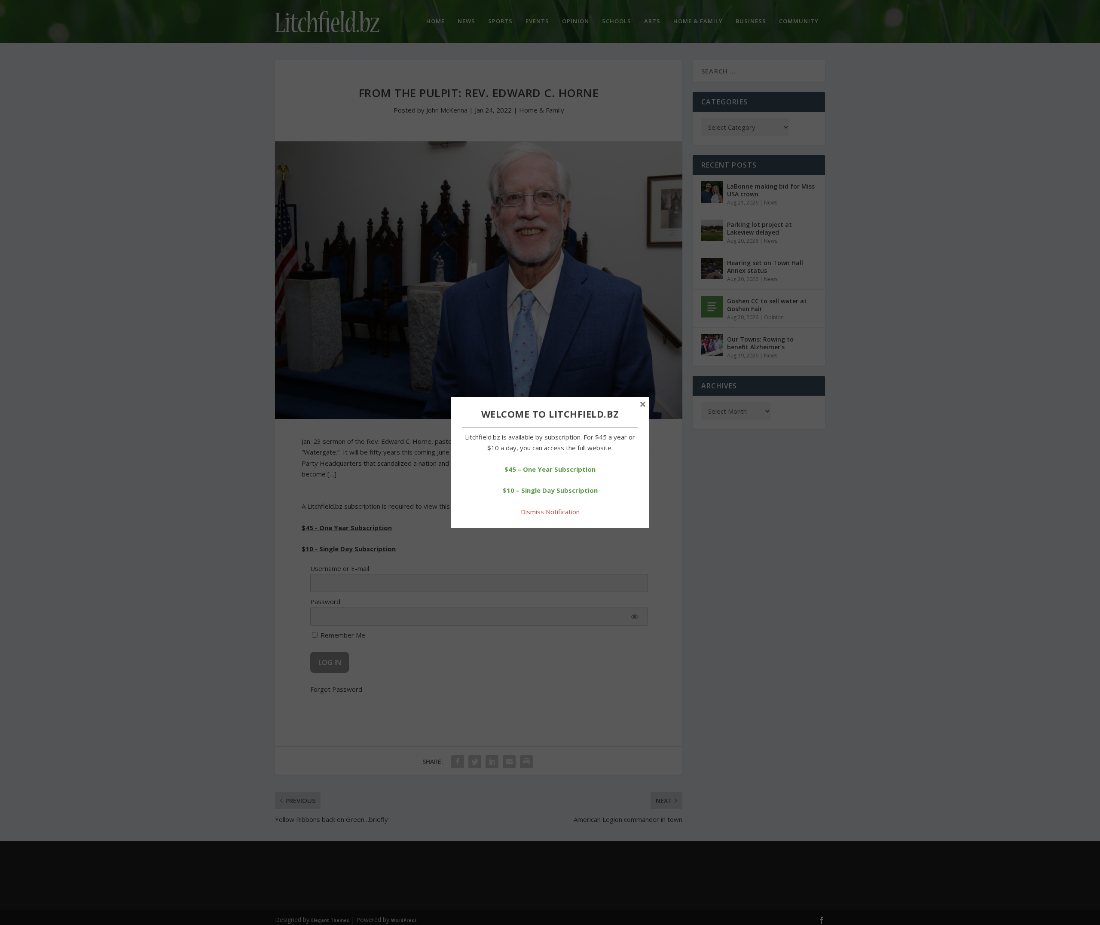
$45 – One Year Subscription (550, 469)
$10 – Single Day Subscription (550, 490)
